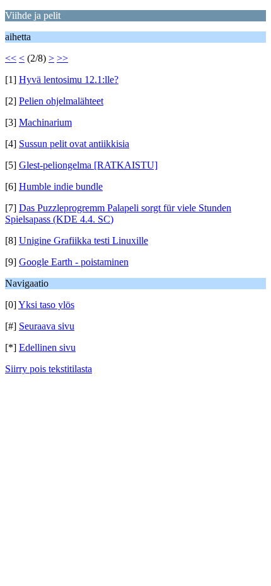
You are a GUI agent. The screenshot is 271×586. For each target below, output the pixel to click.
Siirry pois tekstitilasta (48, 368)
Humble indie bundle (61, 186)
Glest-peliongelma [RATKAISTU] (88, 165)
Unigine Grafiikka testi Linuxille (83, 240)
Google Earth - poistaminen (74, 262)
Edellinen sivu (47, 347)
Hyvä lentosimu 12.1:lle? (68, 79)
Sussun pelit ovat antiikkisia (74, 143)
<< (10, 58)
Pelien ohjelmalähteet (61, 101)
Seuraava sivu (46, 326)
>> (62, 58)
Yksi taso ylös (46, 304)
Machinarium (45, 122)
